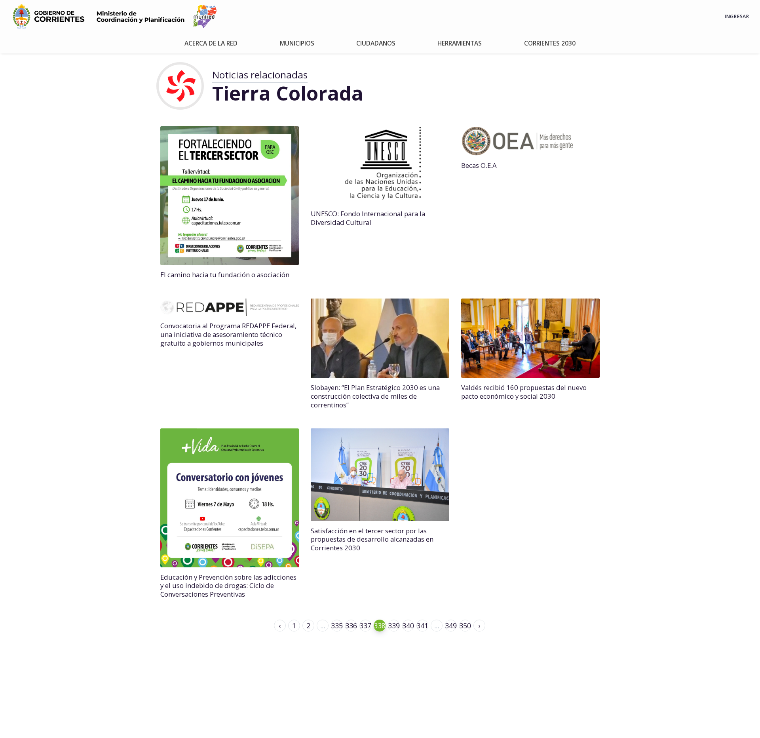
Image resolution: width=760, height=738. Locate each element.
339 (394, 625)
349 (451, 625)
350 (465, 625)
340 (408, 625)
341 (422, 625)
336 (351, 625)
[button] (210, 43)
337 (365, 625)
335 (337, 625)
